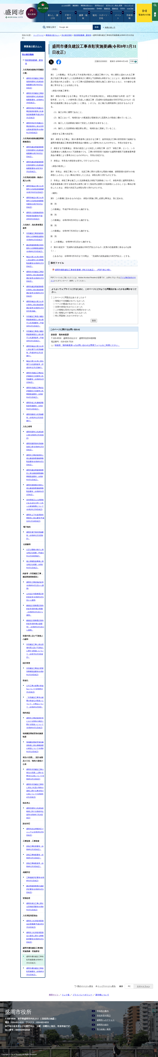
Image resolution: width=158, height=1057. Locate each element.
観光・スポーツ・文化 (101, 16)
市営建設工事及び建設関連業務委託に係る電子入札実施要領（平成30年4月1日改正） (35, 321)
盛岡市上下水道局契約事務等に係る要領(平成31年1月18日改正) (35, 518)
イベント (118, 16)
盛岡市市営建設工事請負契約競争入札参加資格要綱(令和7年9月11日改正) (35, 83)
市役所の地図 (48, 1018)
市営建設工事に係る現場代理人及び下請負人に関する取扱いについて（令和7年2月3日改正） (35, 650)
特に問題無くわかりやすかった (69, 316)
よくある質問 (65, 5)
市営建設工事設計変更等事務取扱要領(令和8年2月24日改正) (35, 671)
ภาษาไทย (130, 8)
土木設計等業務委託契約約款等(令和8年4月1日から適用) (35, 597)
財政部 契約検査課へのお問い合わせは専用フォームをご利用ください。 (87, 345)
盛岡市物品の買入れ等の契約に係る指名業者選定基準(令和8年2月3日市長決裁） (35, 306)
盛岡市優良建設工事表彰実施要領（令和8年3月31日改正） (35, 971)
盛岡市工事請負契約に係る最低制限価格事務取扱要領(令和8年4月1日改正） (35, 460)
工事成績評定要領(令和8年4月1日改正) (35, 879)
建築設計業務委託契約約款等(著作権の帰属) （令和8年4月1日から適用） (35, 610)
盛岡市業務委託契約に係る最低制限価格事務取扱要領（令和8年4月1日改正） (35, 490)
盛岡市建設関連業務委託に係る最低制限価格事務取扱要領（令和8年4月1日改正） (35, 475)
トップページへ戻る (107, 986)
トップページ (38, 35)
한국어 (122, 8)
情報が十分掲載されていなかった (70, 301)
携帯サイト (54, 995)
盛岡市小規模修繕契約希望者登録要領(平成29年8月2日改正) (35, 216)
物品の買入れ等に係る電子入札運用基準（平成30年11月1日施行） (35, 364)
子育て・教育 (69, 16)
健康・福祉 (83, 16)
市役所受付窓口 (104, 1016)
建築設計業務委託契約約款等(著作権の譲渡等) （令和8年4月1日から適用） (35, 625)
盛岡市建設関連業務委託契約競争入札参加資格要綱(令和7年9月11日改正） (35, 152)
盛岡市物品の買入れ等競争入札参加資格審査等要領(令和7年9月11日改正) (35, 202)
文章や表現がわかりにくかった (69, 307)
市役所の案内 (103, 1011)
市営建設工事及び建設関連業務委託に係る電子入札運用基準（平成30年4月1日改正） (35, 336)
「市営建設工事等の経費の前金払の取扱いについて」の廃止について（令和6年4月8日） (35, 702)
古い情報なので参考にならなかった (71, 313)
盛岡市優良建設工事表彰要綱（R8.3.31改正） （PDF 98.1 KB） (83, 270)
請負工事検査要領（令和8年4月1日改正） (35, 856)
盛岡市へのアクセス (106, 1020)
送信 (94, 320)
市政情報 (129, 16)
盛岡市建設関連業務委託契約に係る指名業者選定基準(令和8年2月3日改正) (35, 291)
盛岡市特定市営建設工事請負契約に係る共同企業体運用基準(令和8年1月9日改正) (35, 128)
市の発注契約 (66, 35)
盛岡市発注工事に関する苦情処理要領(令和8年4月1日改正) (35, 906)
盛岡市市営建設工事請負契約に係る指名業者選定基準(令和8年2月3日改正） (35, 276)
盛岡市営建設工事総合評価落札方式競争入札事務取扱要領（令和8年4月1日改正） (35, 392)
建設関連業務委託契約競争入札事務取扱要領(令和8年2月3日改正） (35, 248)
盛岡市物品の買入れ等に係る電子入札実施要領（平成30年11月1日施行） (35, 351)
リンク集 (66, 995)
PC (129, 986)
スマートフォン (143, 986)
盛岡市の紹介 (103, 1025)
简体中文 (107, 9)
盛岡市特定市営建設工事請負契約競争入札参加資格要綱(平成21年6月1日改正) (35, 113)
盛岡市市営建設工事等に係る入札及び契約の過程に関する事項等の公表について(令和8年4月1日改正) (35, 790)
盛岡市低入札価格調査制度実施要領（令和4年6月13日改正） (35, 406)
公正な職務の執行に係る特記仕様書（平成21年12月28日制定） (35, 553)
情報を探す (51, 27)
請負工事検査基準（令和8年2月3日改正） (35, 864)
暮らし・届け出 (53, 16)
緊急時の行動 (144, 15)
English (99, 8)
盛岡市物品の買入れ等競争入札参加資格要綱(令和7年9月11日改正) (35, 189)
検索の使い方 (110, 27)
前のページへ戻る (85, 986)
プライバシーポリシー (82, 995)
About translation (89, 8)
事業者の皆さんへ (87, 5)
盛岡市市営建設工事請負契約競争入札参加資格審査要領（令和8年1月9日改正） (35, 98)
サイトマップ (128, 5)
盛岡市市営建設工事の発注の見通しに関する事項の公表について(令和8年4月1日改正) (35, 774)
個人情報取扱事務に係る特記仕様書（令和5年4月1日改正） (35, 564)
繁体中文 (115, 9)
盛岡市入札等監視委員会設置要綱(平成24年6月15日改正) (35, 924)
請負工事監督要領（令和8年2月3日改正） (35, 847)
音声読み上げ (99, 5)
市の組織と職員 (104, 1029)
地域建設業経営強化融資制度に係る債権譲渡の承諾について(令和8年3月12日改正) (35, 747)
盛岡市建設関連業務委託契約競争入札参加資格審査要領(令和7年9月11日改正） (35, 167)
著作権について (102, 995)
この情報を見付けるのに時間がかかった (73, 310)
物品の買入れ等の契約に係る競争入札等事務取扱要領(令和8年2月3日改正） (35, 261)
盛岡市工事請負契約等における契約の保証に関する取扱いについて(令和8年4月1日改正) (35, 723)
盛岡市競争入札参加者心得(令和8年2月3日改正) (35, 435)
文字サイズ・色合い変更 (114, 5)
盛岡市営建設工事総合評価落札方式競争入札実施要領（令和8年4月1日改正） (35, 377)
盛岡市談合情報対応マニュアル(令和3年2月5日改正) (35, 832)
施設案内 (76, 5)
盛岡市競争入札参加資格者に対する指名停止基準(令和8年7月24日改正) (35, 813)
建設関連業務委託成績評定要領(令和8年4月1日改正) (35, 889)
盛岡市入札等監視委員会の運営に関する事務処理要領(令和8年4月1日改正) (35, 937)
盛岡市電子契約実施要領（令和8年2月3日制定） (35, 535)
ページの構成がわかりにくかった (70, 304)
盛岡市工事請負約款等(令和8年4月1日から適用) (35, 585)
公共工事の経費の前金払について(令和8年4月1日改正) (35, 689)
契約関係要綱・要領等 (82, 35)
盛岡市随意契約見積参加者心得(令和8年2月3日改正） (35, 446)
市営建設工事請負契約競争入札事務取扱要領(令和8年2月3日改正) (35, 236)
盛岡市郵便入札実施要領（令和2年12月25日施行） (35, 417)
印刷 (132, 61)
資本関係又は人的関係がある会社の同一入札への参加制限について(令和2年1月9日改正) (35, 504)
